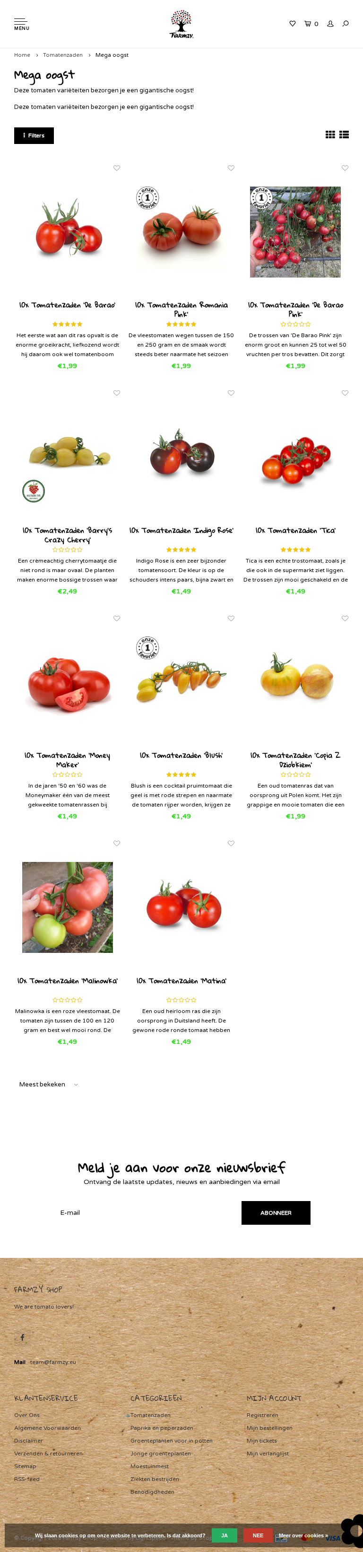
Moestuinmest (149, 1466)
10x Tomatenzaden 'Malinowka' (67, 981)
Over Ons (27, 1415)
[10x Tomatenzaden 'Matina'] (181, 907)
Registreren (262, 1415)
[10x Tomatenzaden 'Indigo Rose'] (181, 457)
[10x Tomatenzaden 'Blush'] (181, 682)
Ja (224, 1535)
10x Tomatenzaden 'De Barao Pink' (295, 309)
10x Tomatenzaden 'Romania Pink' (181, 309)
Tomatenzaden (63, 55)
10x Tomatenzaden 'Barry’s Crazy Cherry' (67, 534)
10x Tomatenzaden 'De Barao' (67, 305)
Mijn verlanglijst (268, 1453)
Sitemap (25, 1466)
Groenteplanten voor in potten (171, 1440)
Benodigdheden (152, 1492)
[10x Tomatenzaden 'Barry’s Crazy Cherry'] (67, 457)
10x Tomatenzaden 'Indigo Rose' (181, 531)
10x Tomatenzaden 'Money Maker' (67, 759)
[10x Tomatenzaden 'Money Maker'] (67, 682)
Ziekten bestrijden (154, 1479)
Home (22, 55)
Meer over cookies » (303, 1535)
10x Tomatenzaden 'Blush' (181, 756)
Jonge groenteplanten (160, 1453)
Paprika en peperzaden (161, 1428)
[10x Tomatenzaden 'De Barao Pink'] (295, 232)
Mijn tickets (262, 1440)
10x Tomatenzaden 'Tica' (296, 531)
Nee (258, 1535)
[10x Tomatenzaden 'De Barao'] (67, 232)
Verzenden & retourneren (48, 1453)
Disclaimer (28, 1440)
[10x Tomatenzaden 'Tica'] (295, 457)
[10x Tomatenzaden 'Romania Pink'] (181, 232)
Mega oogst (112, 55)
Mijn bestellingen (270, 1428)
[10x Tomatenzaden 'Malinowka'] (67, 907)
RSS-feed (27, 1479)
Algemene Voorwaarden (47, 1428)
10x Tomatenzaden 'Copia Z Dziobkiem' (296, 759)
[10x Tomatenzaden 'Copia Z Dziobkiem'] (295, 682)
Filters (36, 135)
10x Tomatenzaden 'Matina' (181, 981)
